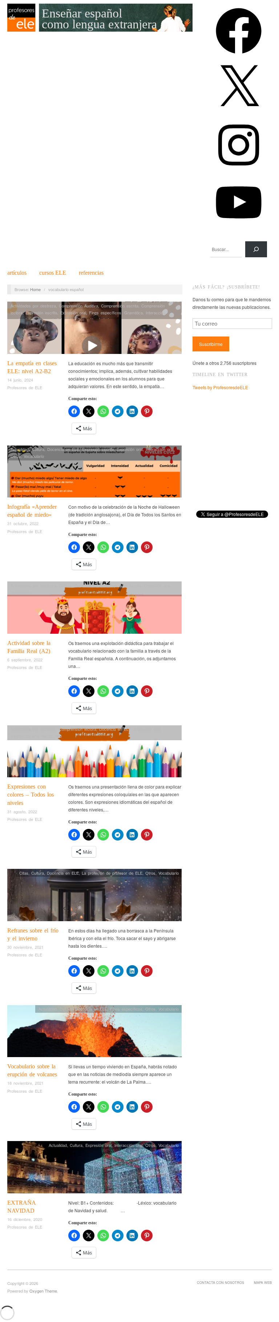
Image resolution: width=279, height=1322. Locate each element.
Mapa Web (263, 1282)
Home (35, 289)
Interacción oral (160, 449)
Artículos (17, 273)
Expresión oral (73, 312)
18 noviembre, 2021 (25, 1083)
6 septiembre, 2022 (25, 659)
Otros (16, 456)
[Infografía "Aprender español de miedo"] (94, 473)
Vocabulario (34, 456)
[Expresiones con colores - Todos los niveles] (94, 753)
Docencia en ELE (63, 449)
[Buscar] (256, 249)
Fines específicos (105, 312)
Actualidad (20, 449)
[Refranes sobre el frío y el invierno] (94, 897)
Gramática (133, 312)
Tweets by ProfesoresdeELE (220, 387)
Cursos (52, 273)
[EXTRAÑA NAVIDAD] (94, 1169)
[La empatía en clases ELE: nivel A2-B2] (94, 330)
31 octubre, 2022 (23, 523)
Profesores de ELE (24, 387)
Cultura (38, 449)
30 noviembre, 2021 (25, 947)
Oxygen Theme (43, 1291)
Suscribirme (211, 344)
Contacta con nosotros (220, 1282)
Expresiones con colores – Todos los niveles (30, 794)
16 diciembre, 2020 (24, 1219)
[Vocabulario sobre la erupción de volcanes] (94, 1033)
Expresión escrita (41, 312)
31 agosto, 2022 (22, 811)
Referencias (91, 273)
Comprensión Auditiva (78, 306)
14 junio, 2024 (20, 380)
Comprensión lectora (77, 729)
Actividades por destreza (33, 306)
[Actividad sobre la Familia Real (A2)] (94, 609)
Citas (23, 873)
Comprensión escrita (119, 306)
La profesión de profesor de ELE (112, 873)
